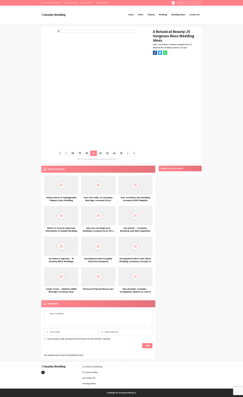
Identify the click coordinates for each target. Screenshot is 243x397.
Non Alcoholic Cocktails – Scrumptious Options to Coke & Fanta (135, 292)
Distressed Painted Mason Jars (98, 289)
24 (114, 153)
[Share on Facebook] (155, 53)
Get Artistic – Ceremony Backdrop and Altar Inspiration (135, 229)
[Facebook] (173, 3)
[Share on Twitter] (165, 53)
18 (72, 153)
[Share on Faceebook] (160, 53)
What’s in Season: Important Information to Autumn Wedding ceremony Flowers (61, 231)
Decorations (163, 45)
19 (79, 153)
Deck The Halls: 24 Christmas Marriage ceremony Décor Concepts (98, 200)
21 (93, 153)
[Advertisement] (176, 74)
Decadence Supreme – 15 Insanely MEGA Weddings (61, 260)
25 (121, 153)
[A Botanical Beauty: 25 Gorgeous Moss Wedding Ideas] (97, 147)
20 (86, 153)
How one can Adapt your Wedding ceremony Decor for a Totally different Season (98, 231)
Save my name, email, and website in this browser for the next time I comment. (79, 339)
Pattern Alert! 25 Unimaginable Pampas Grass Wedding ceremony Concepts (61, 200)
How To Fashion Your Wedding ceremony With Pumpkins (135, 199)
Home (155, 45)
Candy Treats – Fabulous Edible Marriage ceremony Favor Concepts (61, 292)
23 (107, 153)
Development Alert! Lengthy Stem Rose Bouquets (98, 260)
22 (100, 153)
